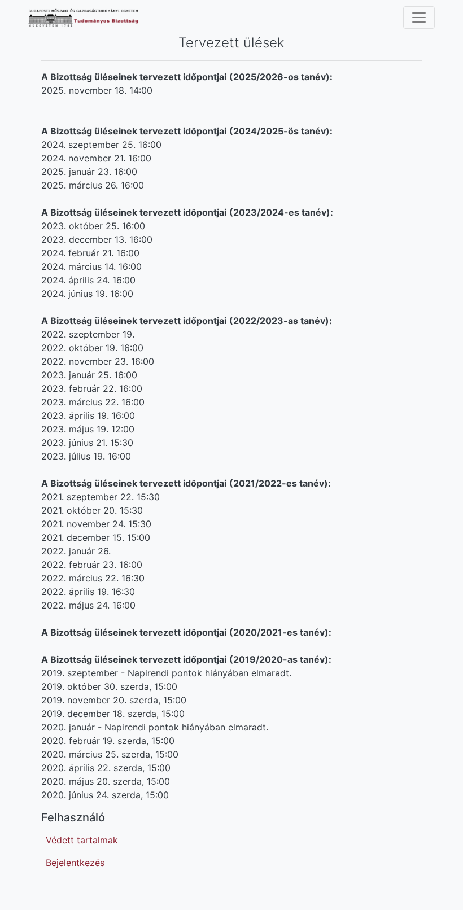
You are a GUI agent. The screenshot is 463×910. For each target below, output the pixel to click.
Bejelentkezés (75, 862)
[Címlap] (91, 17)
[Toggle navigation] (419, 17)
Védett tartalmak (82, 840)
